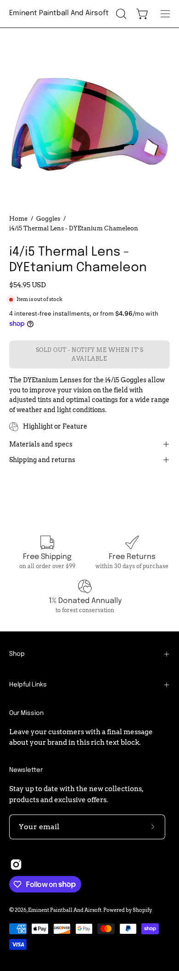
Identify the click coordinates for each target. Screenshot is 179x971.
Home (18, 218)
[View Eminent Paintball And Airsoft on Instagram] (16, 864)
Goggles (48, 218)
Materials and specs (41, 444)
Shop (17, 654)
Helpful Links (28, 684)
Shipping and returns (42, 459)
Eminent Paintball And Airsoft (59, 13)
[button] (120, 13)
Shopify (142, 910)
